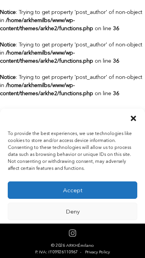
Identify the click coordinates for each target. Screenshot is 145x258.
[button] (133, 118)
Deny (73, 211)
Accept (72, 190)
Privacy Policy (97, 252)
